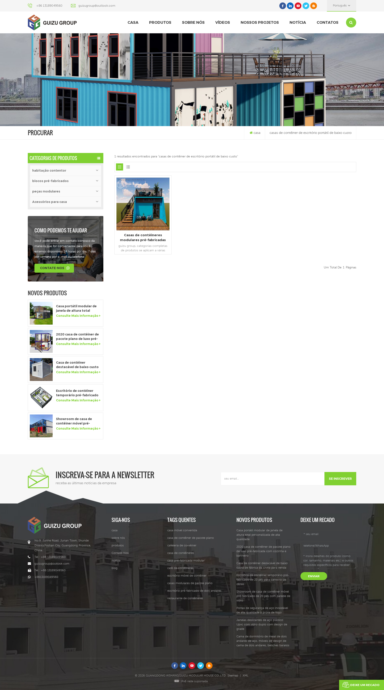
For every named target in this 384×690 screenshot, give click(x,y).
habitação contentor (49, 170)
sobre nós (193, 22)
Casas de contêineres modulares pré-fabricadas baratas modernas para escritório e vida (143, 237)
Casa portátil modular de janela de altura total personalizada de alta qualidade (76, 308)
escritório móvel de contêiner (186, 575)
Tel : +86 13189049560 (50, 557)
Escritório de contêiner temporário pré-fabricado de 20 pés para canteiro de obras (77, 393)
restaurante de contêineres (185, 598)
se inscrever (340, 479)
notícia (298, 22)
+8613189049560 (46, 577)
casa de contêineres (180, 553)
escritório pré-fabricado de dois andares (194, 590)
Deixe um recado (365, 685)
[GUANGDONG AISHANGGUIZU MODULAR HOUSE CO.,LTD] (52, 22)
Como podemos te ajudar (60, 230)
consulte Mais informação (77, 316)
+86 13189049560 (49, 5)
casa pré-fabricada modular (186, 560)
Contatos (327, 22)
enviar (314, 576)
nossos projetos (260, 22)
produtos (160, 22)
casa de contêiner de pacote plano (190, 537)
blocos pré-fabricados (50, 181)
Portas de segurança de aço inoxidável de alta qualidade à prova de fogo (262, 610)
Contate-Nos (52, 268)
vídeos (222, 22)
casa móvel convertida (182, 530)
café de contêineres (180, 568)
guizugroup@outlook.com (96, 5)
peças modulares (46, 191)
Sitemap (233, 675)
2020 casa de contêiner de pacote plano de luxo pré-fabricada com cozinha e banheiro (77, 336)
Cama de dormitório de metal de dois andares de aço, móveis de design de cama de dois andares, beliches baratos (262, 641)
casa (133, 22)
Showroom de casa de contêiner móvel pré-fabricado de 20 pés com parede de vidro (76, 421)
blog (115, 568)
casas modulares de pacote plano (189, 583)
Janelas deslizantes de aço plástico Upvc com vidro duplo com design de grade (261, 624)
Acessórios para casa (49, 202)
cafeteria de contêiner (181, 545)
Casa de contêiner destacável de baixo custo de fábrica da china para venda (77, 365)
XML (245, 675)
